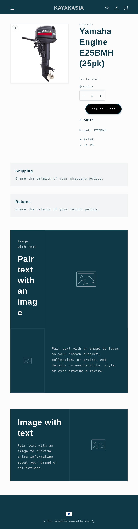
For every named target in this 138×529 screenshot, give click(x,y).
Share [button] (89, 120)
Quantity (86, 86)
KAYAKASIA (61, 521)
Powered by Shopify (82, 521)
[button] (12, 7)
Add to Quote (103, 109)
